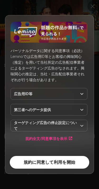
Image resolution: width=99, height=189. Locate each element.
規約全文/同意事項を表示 (46, 138)
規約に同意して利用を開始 (49, 162)
